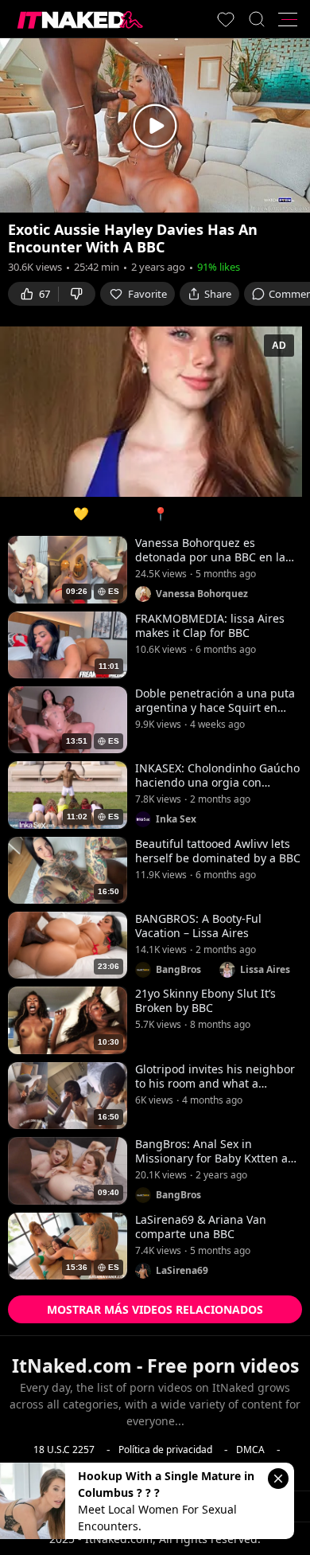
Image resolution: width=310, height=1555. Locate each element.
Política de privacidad (165, 1449)
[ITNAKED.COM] (80, 19)
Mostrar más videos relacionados (155, 1309)
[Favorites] (225, 19)
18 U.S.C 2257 (64, 1449)
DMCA (250, 1449)
